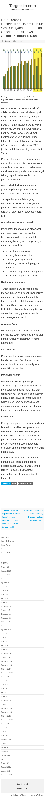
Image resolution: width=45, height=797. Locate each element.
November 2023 (6, 665)
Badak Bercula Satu (25, 484)
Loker (3, 549)
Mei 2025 (4, 594)
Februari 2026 (6, 571)
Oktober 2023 (6, 669)
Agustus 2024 (6, 630)
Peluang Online (6, 553)
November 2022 (6, 712)
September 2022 (7, 720)
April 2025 (4, 598)
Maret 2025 (5, 602)
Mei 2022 (4, 736)
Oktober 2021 (6, 751)
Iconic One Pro (15, 795)
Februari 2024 (6, 653)
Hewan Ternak (6, 545)
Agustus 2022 (6, 724)
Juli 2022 (4, 728)
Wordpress (40, 795)
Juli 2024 (4, 634)
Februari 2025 (6, 606)
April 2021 (4, 759)
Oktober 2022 (6, 716)
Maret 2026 (5, 567)
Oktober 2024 (6, 622)
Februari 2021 (6, 767)
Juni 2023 (4, 685)
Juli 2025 (4, 587)
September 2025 (7, 579)
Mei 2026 (4, 563)
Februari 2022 (6, 739)
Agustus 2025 (6, 583)
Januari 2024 (5, 657)
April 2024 (4, 645)
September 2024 (7, 626)
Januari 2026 (5, 575)
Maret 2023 (5, 696)
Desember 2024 (6, 614)
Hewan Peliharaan (7, 541)
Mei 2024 (4, 641)
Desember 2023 (6, 661)
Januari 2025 (5, 610)
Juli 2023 (4, 681)
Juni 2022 (4, 732)
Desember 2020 (6, 775)
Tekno (3, 557)
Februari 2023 (6, 700)
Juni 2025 (4, 591)
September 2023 (7, 673)
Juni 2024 (4, 638)
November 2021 (6, 747)
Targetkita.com (22, 5)
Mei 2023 (4, 689)
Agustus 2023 (6, 677)
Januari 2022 (5, 743)
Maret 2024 (5, 649)
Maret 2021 (5, 763)
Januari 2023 (5, 704)
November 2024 (6, 618)
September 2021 (7, 755)
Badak (14, 484)
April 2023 (4, 692)
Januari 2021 (5, 771)
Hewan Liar (6, 484)
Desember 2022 (6, 708)
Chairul (7, 41)
